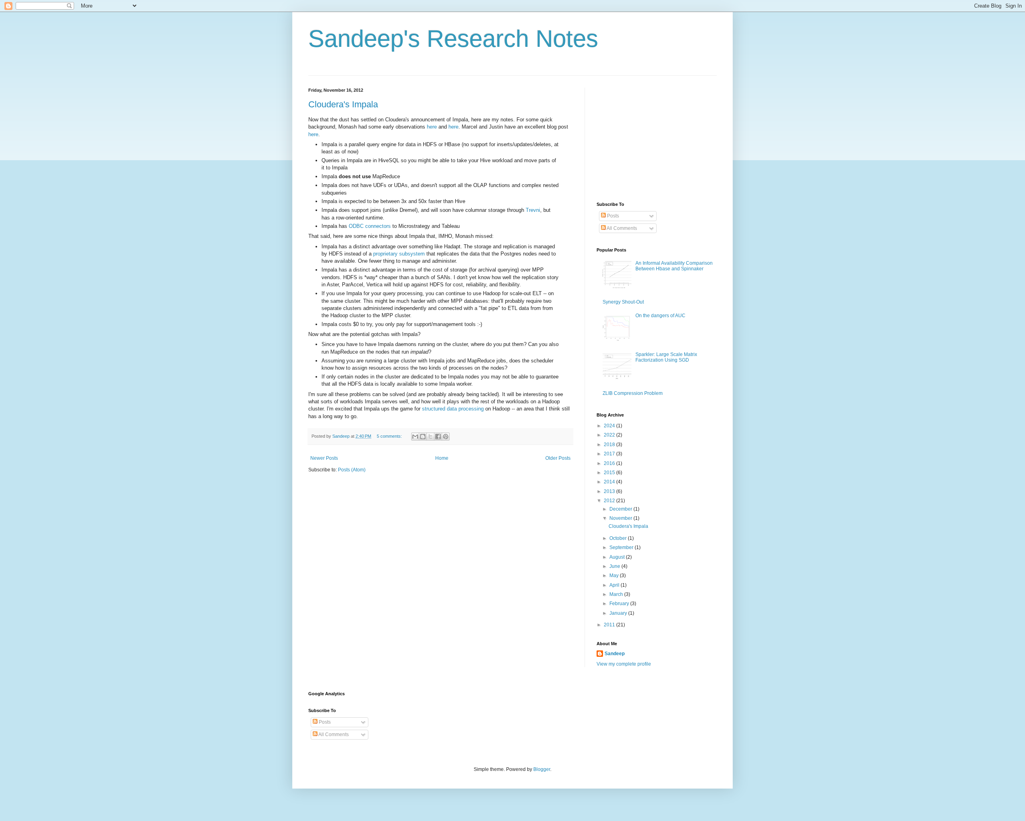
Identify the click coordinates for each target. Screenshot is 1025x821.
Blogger (541, 769)
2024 (610, 426)
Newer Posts (324, 458)
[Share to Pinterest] (446, 437)
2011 (610, 625)
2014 (610, 482)
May (614, 575)
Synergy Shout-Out (623, 302)
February (619, 603)
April (615, 585)
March (616, 594)
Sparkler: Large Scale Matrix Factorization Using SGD (666, 357)
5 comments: (390, 436)
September (622, 547)
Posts (612, 216)
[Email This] (415, 437)
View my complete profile (624, 664)
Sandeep (615, 653)
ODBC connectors (370, 226)
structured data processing (453, 409)
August (617, 557)
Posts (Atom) (352, 470)
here (432, 127)
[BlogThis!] (423, 437)
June (615, 566)
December (621, 509)
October (618, 538)
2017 (610, 454)
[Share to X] (430, 437)
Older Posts (558, 458)
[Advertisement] (657, 138)
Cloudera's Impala (343, 104)
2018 (610, 444)
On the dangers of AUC (660, 315)
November (621, 518)
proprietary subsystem (399, 254)
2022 (610, 435)
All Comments (621, 228)
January (618, 613)
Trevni (533, 210)
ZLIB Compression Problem (633, 393)
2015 (610, 472)
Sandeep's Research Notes (453, 38)
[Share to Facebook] (438, 437)
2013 (610, 491)
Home (441, 458)
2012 (610, 500)
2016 (610, 463)
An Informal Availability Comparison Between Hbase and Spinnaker (674, 266)
